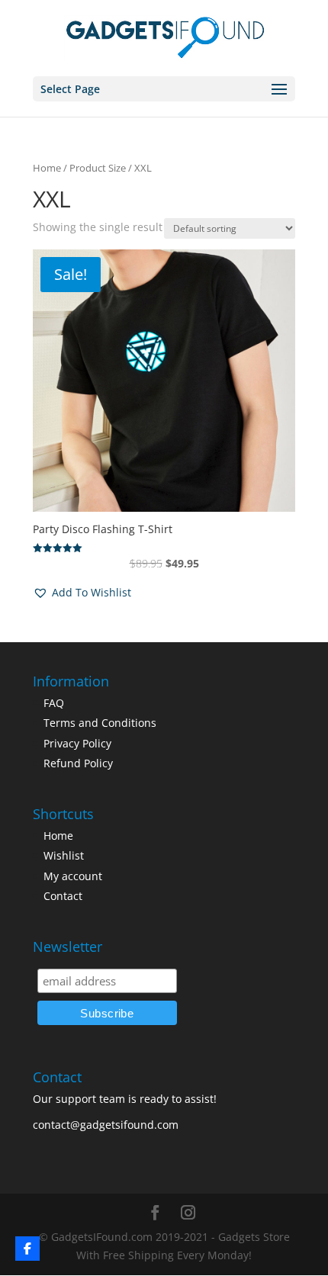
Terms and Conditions (99, 722)
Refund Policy (78, 763)
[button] (82, 592)
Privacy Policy (77, 743)
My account (72, 876)
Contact (62, 896)
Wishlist (63, 855)
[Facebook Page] (27, 1248)
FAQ (53, 703)
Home (47, 168)
